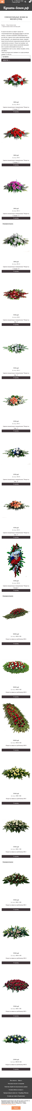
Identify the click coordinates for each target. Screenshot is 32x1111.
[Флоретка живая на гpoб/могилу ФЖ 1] (16, 773)
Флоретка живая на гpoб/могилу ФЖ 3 (16, 905)
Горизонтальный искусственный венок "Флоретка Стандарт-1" (16, 161)
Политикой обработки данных (8, 1104)
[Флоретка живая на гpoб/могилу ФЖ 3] (16, 879)
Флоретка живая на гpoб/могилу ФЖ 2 (16, 852)
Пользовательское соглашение (16, 1083)
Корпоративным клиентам (10, 1093)
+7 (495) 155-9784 (18, 1)
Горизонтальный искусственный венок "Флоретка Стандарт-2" (16, 108)
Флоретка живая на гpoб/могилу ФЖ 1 (16, 798)
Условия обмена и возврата (16, 1090)
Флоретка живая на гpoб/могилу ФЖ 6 (16, 639)
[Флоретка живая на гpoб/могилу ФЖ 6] (16, 613)
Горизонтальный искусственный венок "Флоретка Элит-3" (16, 374)
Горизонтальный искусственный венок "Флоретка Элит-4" (16, 480)
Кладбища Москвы (23, 1093)
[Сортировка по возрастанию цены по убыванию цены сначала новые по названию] (16, 56)
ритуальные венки (17, 33)
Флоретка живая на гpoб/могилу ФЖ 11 (16, 692)
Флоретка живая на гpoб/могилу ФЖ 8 (16, 745)
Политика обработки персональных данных (16, 1087)
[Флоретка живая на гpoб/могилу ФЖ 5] (16, 986)
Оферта (20, 1080)
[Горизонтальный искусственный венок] (16, 81)
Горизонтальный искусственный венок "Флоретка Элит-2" (16, 427)
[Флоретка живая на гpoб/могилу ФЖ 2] (16, 826)
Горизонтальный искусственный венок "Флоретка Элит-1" (16, 321)
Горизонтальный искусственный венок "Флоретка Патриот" (16, 587)
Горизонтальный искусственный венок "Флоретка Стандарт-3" (16, 214)
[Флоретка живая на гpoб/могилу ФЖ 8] (16, 720)
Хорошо (16, 1108)
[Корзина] (30, 2)
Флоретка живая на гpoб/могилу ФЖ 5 (16, 1011)
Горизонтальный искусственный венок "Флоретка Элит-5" (16, 534)
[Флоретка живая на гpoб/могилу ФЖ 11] (16, 666)
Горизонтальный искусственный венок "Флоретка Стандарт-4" (16, 268)
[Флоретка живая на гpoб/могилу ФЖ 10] (16, 1039)
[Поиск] (25, 1)
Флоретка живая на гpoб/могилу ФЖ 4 (16, 958)
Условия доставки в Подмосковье (16, 1096)
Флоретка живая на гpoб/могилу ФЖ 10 (16, 1064)
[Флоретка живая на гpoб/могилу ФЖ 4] (16, 932)
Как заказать (13, 1080)
